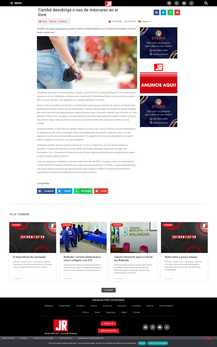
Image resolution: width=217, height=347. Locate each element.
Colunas (136, 312)
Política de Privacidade (43, 338)
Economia (107, 306)
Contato (23, 338)
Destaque (49, 306)
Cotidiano (62, 21)
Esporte (150, 306)
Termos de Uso (65, 338)
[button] (206, 3)
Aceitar (142, 343)
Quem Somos (8, 338)
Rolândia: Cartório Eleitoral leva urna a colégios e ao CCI (82, 258)
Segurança (110, 312)
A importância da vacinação (29, 256)
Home (44, 21)
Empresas (136, 306)
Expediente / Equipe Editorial (90, 338)
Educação (122, 306)
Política (85, 312)
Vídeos (124, 312)
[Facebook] (169, 3)
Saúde (97, 312)
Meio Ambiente (166, 306)
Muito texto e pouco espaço (181, 256)
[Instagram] (176, 3)
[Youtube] (184, 3)
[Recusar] (213, 343)
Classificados (64, 306)
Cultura (94, 306)
